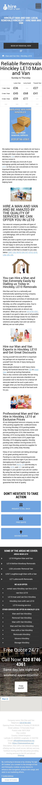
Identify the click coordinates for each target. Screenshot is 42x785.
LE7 (26, 252)
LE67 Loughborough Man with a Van (21, 574)
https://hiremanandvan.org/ (23, 743)
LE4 (22, 252)
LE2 (14, 252)
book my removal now (21, 46)
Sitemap (21, 755)
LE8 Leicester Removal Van (21, 568)
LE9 (12, 156)
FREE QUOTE (21, 522)
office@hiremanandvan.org (23, 740)
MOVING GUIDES (21, 536)
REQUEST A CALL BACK (21, 509)
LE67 (10, 252)
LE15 (35, 252)
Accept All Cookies (11, 780)
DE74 (18, 252)
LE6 (11, 255)
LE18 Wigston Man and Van (21, 558)
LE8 (4, 255)
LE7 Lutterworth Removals (21, 579)
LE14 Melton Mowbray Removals (21, 563)
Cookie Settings (8, 776)
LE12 (4, 167)
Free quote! (21, 686)
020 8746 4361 (32, 311)
